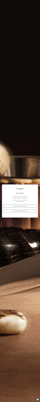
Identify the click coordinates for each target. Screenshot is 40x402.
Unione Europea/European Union (20, 206)
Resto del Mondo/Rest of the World (20, 210)
